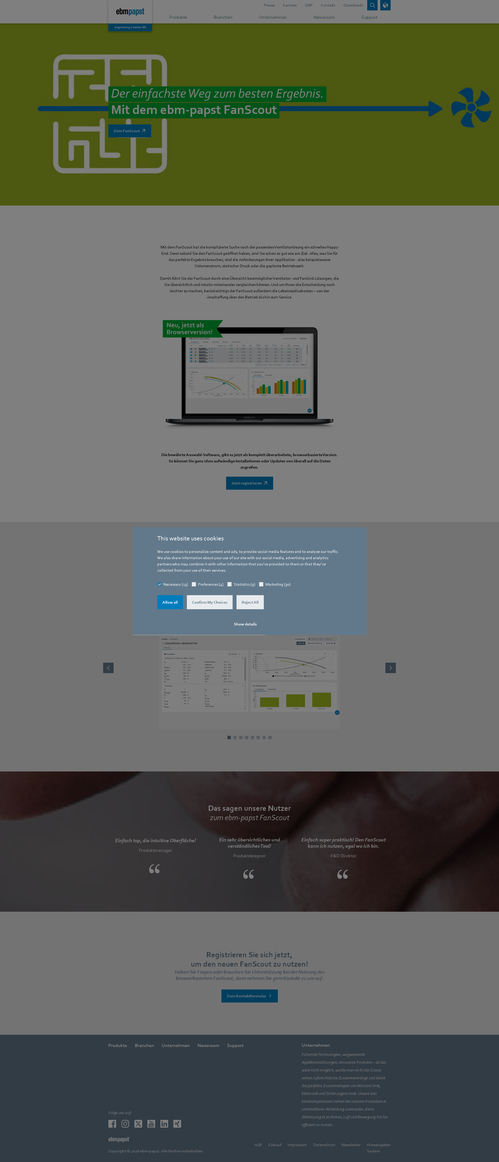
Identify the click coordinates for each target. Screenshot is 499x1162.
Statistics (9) (244, 584)
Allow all (170, 602)
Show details (245, 624)
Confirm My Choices (209, 602)
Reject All (250, 602)
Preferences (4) (211, 584)
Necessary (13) (175, 584)
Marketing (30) (278, 584)
